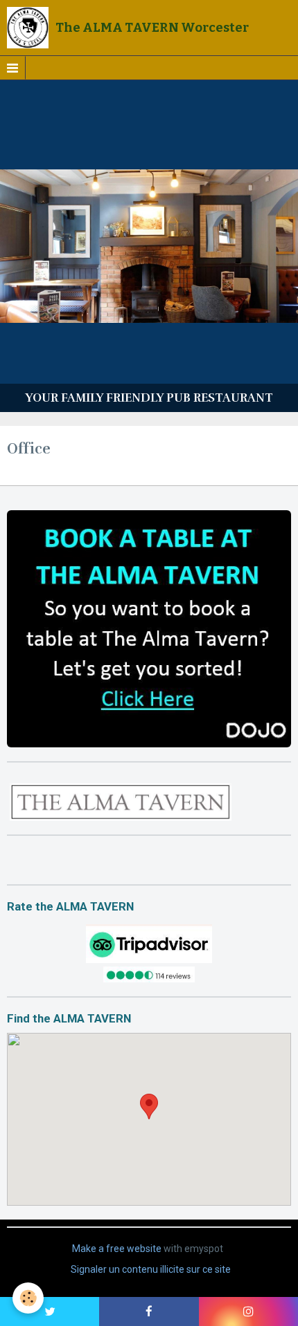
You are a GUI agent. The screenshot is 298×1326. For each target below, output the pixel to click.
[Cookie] (28, 1298)
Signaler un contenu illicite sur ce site (151, 1269)
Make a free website (116, 1248)
